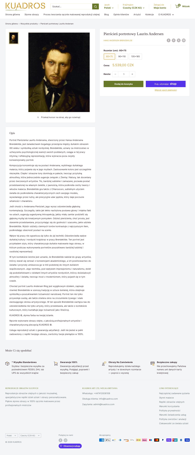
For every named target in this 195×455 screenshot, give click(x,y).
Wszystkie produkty (29, 24)
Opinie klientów (121, 14)
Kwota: (107, 74)
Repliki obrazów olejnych (171, 402)
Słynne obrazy (32, 14)
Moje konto (160, 7)
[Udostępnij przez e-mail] (184, 40)
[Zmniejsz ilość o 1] (115, 74)
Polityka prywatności (169, 410)
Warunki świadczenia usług (172, 414)
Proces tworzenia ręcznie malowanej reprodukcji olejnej (72, 14)
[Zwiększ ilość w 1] (132, 74)
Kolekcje (149, 14)
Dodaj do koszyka (123, 84)
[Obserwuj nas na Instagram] (65, 440)
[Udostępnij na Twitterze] (179, 40)
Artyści (137, 14)
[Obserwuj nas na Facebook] (60, 440)
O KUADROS (164, 14)
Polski (9, 435)
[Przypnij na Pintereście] (174, 40)
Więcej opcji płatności (166, 90)
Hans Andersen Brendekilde (118, 40)
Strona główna (12, 14)
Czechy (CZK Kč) (27, 435)
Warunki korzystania (169, 406)
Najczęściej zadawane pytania (174, 393)
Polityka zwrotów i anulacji (172, 419)
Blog (106, 14)
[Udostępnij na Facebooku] (168, 40)
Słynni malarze (166, 397)
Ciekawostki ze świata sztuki (173, 423)
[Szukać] (95, 6)
